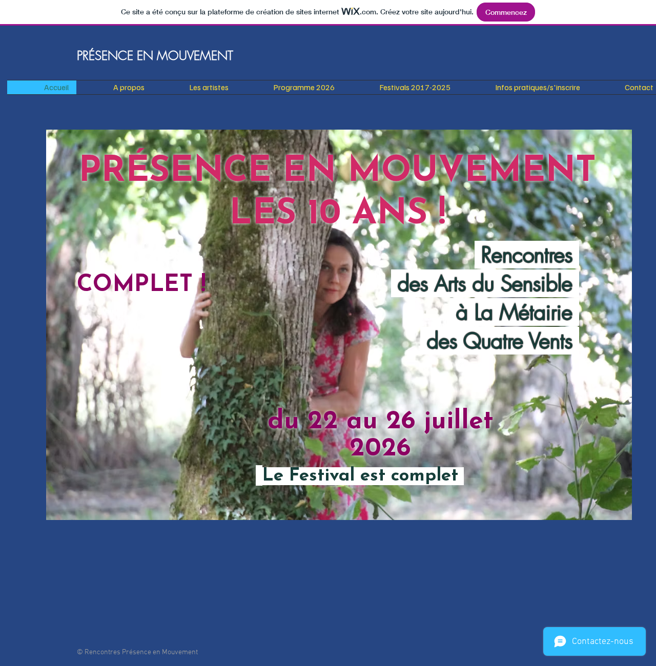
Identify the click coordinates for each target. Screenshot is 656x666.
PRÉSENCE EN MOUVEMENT (155, 55)
